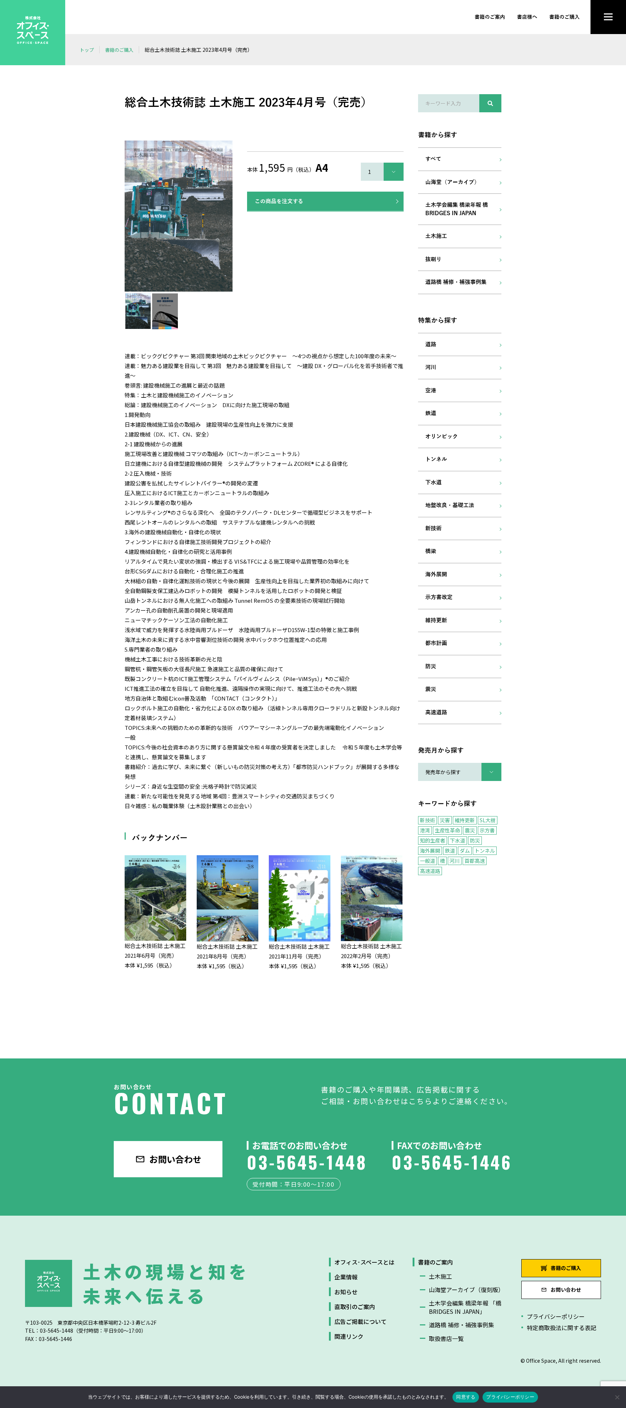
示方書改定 (438, 597)
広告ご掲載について (360, 1321)
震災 (430, 689)
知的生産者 (432, 840)
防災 (430, 666)
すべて (433, 159)
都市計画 (436, 643)
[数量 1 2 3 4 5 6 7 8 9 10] (382, 172)
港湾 (425, 830)
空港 (430, 390)
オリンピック (441, 436)
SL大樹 (488, 820)
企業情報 (346, 1277)
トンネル (436, 459)
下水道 (433, 482)
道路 (430, 344)
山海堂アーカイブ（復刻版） (466, 1290)
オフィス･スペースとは (364, 1262)
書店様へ (527, 17)
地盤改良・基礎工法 (449, 505)
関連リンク (348, 1336)
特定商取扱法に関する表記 (561, 1327)
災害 (445, 820)
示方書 (487, 830)
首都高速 (474, 860)
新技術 (433, 528)
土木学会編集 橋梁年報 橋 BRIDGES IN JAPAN (456, 209)
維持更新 (436, 620)
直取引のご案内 (354, 1306)
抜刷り (433, 259)
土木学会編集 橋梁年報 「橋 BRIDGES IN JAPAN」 (465, 1307)
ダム (465, 850)
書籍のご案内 (490, 17)
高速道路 (436, 712)
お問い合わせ (175, 1159)
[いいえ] (617, 1397)
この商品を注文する (279, 201)
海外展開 (436, 574)
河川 (430, 367)
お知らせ (346, 1291)
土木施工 (436, 236)
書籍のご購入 (564, 17)
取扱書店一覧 (446, 1338)
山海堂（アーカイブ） (452, 182)
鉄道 (430, 413)
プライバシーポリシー (556, 1316)
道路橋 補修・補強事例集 (456, 282)
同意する (465, 1397)
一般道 (427, 860)
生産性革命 (447, 830)
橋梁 (430, 551)
